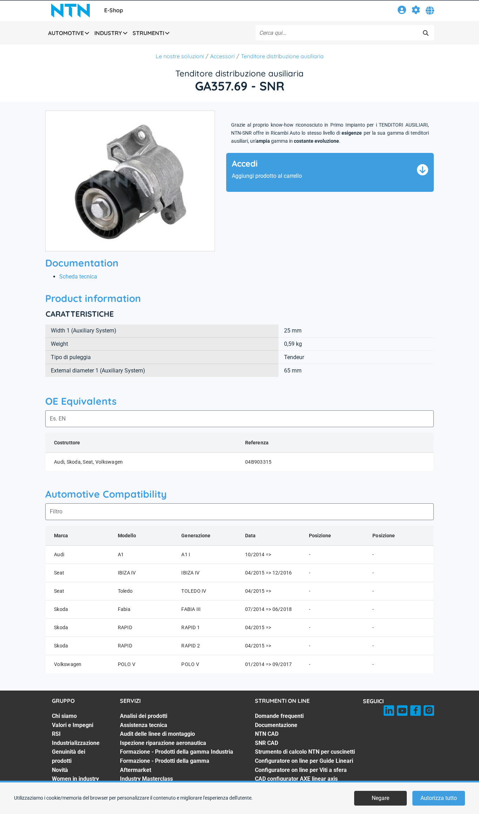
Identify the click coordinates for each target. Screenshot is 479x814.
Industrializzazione (76, 743)
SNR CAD (266, 743)
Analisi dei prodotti (143, 716)
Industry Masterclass (146, 778)
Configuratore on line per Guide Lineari (304, 761)
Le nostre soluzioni (180, 56)
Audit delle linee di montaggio (157, 734)
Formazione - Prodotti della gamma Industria (176, 751)
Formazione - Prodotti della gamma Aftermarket (164, 765)
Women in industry (75, 778)
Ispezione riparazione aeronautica (163, 743)
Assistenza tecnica (143, 725)
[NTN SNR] (70, 11)
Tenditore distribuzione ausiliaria (282, 56)
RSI (56, 734)
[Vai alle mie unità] (416, 11)
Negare (380, 798)
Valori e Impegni (72, 725)
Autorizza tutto (438, 798)
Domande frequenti (279, 716)
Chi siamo (64, 716)
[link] (402, 11)
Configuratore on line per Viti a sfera (301, 770)
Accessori (222, 56)
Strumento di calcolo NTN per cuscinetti (305, 751)
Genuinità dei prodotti (68, 756)
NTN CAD (266, 734)
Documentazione (276, 725)
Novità (60, 770)
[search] (426, 33)
